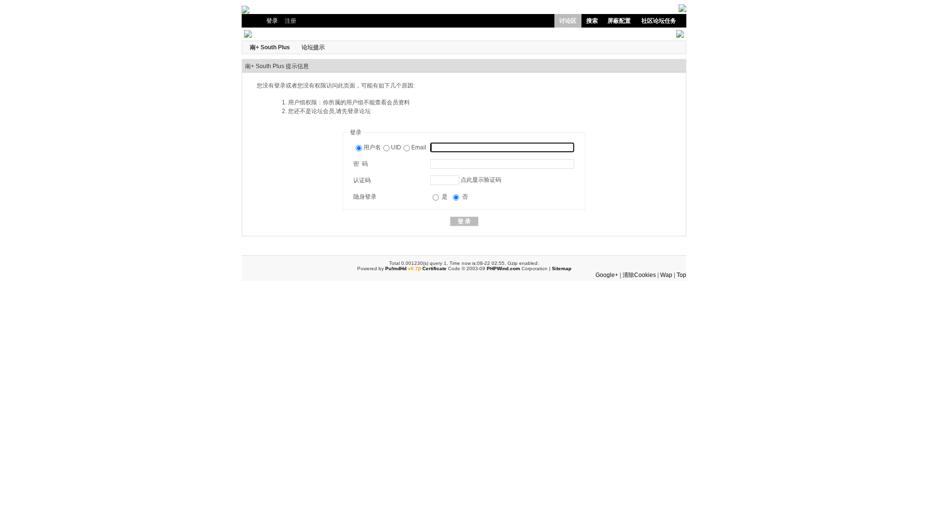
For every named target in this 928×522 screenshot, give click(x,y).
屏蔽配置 (619, 20)
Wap (666, 275)
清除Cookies (639, 275)
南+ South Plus (270, 47)
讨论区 (568, 20)
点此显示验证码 (481, 179)
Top (681, 275)
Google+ (606, 275)
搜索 (592, 20)
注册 (290, 20)
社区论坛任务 (658, 20)
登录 (272, 20)
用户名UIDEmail (394, 147)
